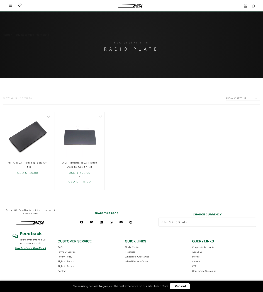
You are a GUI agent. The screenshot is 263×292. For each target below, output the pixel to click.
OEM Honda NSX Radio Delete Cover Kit (79, 164)
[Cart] (253, 6)
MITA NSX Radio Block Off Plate (28, 164)
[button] (82, 222)
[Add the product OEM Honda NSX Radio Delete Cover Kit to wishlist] (100, 117)
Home (6, 34)
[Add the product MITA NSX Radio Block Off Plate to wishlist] (48, 117)
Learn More (161, 286)
